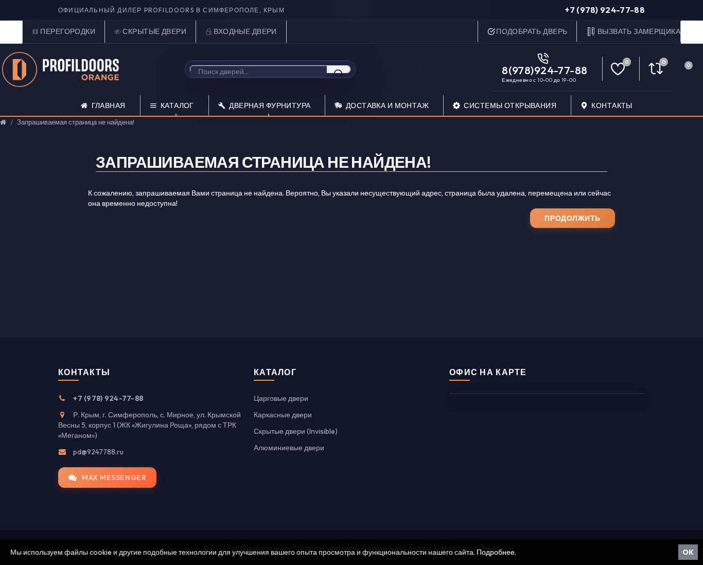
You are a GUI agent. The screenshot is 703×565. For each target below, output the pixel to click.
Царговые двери (281, 398)
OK (688, 552)
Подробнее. (496, 552)
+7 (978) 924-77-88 (605, 10)
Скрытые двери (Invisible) (296, 431)
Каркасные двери (283, 414)
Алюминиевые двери (289, 447)
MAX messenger (114, 477)
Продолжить (572, 218)
